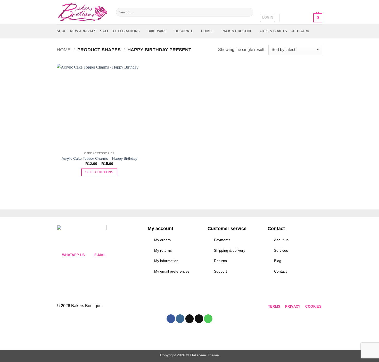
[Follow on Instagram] (162, 306)
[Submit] (248, 12)
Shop (62, 31)
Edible (207, 31)
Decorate (184, 31)
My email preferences (172, 271)
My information (166, 261)
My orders (162, 240)
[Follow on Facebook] (152, 306)
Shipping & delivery (229, 250)
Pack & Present (236, 31)
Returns (220, 261)
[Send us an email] (180, 306)
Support (220, 271)
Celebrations (126, 31)
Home (64, 49)
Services (281, 250)
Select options (99, 172)
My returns (163, 250)
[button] (268, 18)
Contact (280, 271)
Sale (104, 31)
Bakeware (157, 31)
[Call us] (189, 306)
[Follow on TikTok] (171, 306)
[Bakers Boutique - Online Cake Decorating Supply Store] (82, 12)
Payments (222, 240)
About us (281, 240)
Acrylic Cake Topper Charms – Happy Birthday (99, 158)
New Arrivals (83, 31)
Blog (277, 261)
